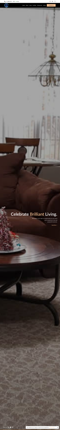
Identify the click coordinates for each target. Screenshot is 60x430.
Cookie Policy (52, 427)
